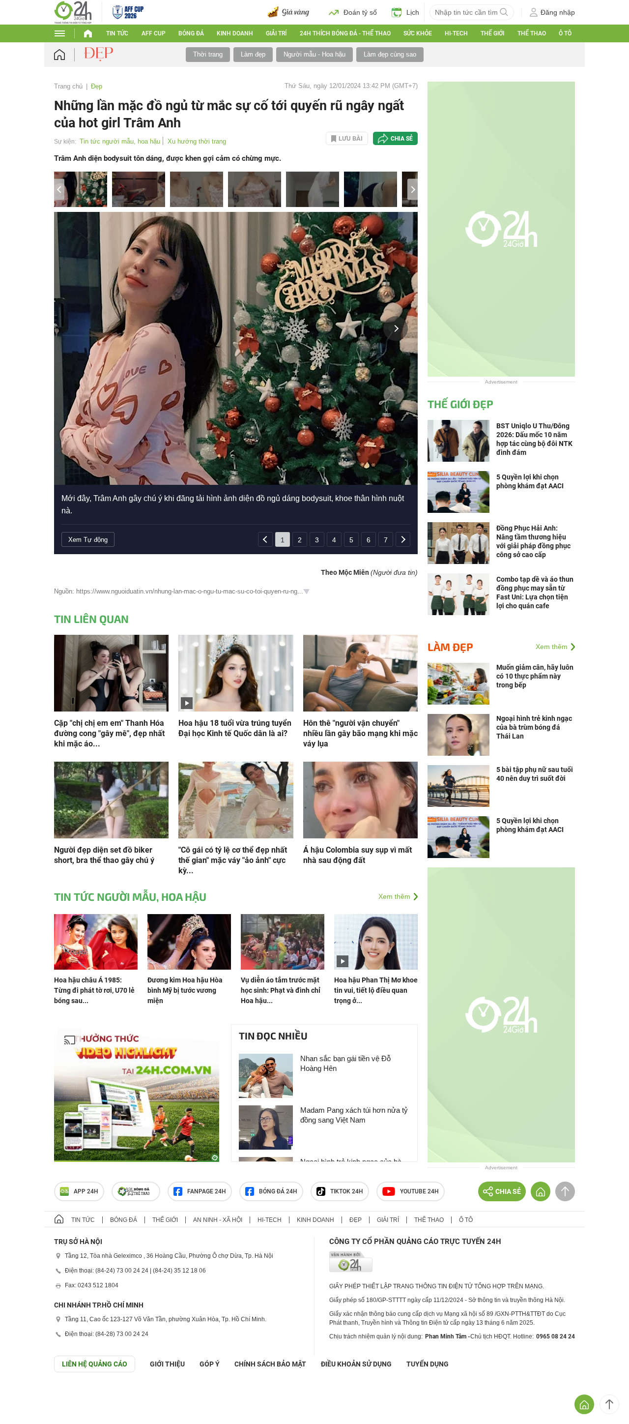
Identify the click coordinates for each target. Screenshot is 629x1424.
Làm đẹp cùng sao (390, 54)
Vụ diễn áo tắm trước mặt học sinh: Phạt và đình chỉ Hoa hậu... (280, 990)
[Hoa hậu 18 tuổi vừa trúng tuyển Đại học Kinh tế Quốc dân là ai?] (235, 672)
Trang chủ (68, 86)
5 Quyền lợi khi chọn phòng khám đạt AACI (530, 825)
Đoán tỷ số (360, 12)
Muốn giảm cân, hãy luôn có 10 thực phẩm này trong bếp (534, 676)
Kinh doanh (235, 33)
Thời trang (208, 54)
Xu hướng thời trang (197, 141)
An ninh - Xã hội (217, 1219)
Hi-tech (456, 33)
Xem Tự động (88, 539)
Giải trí (276, 33)
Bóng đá (191, 33)
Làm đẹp (253, 54)
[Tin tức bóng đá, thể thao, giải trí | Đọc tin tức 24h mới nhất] (73, 11)
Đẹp (96, 86)
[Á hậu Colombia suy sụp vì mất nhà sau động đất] (360, 799)
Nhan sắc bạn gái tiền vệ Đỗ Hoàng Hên (345, 1063)
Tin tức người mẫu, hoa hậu (120, 141)
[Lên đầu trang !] (609, 1404)
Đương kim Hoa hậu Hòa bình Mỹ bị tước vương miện (185, 990)
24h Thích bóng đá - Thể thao (345, 33)
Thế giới (165, 1219)
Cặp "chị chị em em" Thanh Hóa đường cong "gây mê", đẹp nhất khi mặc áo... (109, 733)
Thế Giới (492, 33)
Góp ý (210, 1364)
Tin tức (117, 33)
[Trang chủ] (69, 54)
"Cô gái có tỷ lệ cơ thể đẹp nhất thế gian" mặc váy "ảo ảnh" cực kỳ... (232, 860)
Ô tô (565, 33)
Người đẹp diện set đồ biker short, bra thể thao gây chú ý (104, 855)
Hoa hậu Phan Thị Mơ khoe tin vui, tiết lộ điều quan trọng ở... (376, 990)
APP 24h (86, 1191)
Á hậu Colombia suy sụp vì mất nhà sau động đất (357, 855)
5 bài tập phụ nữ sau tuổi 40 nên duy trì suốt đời (534, 774)
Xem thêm (394, 896)
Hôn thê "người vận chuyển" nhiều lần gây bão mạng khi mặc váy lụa (360, 733)
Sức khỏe (417, 33)
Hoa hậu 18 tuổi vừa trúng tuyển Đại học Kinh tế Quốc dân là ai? (234, 728)
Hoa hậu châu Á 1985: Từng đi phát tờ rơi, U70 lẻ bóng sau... (94, 990)
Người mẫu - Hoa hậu (314, 54)
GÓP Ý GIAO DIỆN (29, 1396)
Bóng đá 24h (278, 1191)
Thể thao (531, 33)
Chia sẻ (402, 138)
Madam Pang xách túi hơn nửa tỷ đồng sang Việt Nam (354, 1115)
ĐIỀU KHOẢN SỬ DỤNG (356, 1364)
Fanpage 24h (206, 1191)
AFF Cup (154, 33)
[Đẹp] (99, 54)
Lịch (412, 12)
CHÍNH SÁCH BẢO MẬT (270, 1364)
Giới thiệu (167, 1364)
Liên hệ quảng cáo (94, 1364)
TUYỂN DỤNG (427, 1364)
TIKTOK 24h (346, 1191)
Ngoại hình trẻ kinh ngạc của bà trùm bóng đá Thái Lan (534, 727)
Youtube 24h (419, 1191)
